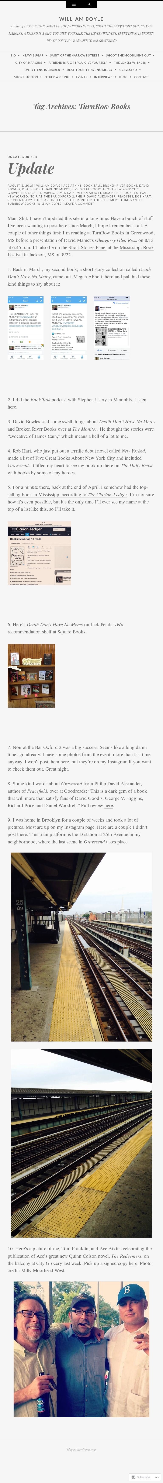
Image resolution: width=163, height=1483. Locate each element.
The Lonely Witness (130, 62)
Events (81, 77)
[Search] (89, 4)
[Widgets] (74, 4)
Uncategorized (22, 157)
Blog (123, 77)
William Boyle (81, 19)
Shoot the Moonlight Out (128, 55)
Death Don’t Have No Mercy (89, 70)
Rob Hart (143, 196)
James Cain (65, 193)
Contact (141, 77)
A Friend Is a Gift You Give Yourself (78, 62)
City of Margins (28, 62)
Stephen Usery (20, 200)
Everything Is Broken (42, 70)
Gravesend (128, 70)
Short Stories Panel (88, 247)
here (12, 406)
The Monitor (81, 200)
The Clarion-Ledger (51, 200)
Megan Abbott (89, 193)
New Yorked (18, 196)
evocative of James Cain (33, 436)
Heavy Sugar (32, 55)
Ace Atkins (72, 185)
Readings (125, 196)
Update (31, 167)
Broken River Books (120, 185)
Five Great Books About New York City (105, 189)
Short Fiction (26, 77)
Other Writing (57, 77)
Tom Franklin (132, 200)
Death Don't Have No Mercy (46, 189)
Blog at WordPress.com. (81, 1450)
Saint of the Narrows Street (75, 55)
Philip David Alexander (96, 196)
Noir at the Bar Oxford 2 (52, 196)
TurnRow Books (22, 203)
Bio (13, 55)
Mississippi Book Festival (125, 193)
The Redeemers (106, 200)
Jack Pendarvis (41, 193)
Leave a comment (79, 203)
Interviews (103, 77)
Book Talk (92, 185)
